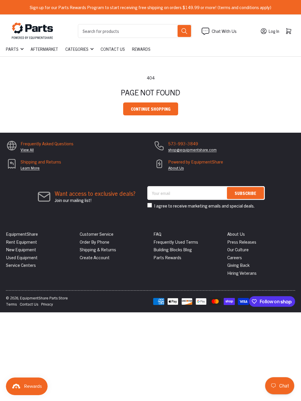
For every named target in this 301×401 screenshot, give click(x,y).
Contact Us (113, 49)
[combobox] (135, 31)
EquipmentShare (22, 234)
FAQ (157, 234)
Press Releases (241, 242)
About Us (176, 167)
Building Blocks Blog (172, 249)
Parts (12, 49)
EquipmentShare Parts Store (44, 297)
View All (27, 149)
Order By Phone (94, 242)
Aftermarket (44, 49)
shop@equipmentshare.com (192, 149)
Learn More (30, 167)
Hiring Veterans (242, 273)
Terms (11, 303)
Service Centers (21, 265)
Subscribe (245, 193)
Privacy (47, 303)
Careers (234, 257)
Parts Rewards (167, 257)
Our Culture (238, 249)
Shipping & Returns (98, 249)
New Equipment (21, 249)
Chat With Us (224, 31)
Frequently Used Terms (175, 242)
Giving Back (238, 265)
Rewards (141, 49)
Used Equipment (22, 257)
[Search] (184, 31)
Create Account (95, 257)
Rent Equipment (21, 242)
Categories (76, 49)
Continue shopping (150, 109)
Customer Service (96, 234)
